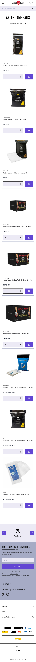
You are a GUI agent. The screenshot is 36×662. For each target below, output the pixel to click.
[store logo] (18, 3)
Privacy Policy (14, 574)
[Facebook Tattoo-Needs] (3, 594)
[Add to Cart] (29, 76)
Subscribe (18, 566)
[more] (20, 76)
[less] (5, 76)
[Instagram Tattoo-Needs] (7, 594)
